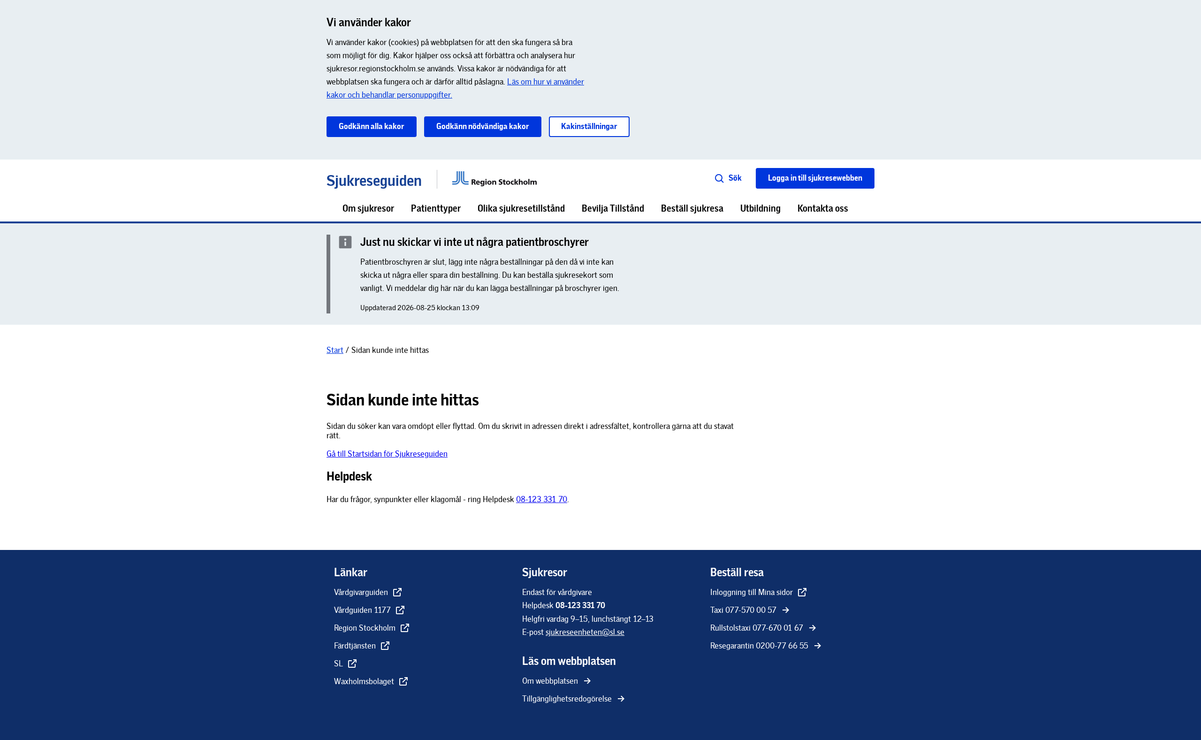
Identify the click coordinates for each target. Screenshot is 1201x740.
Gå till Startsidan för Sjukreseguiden (387, 453)
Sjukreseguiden (374, 179)
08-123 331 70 (541, 499)
